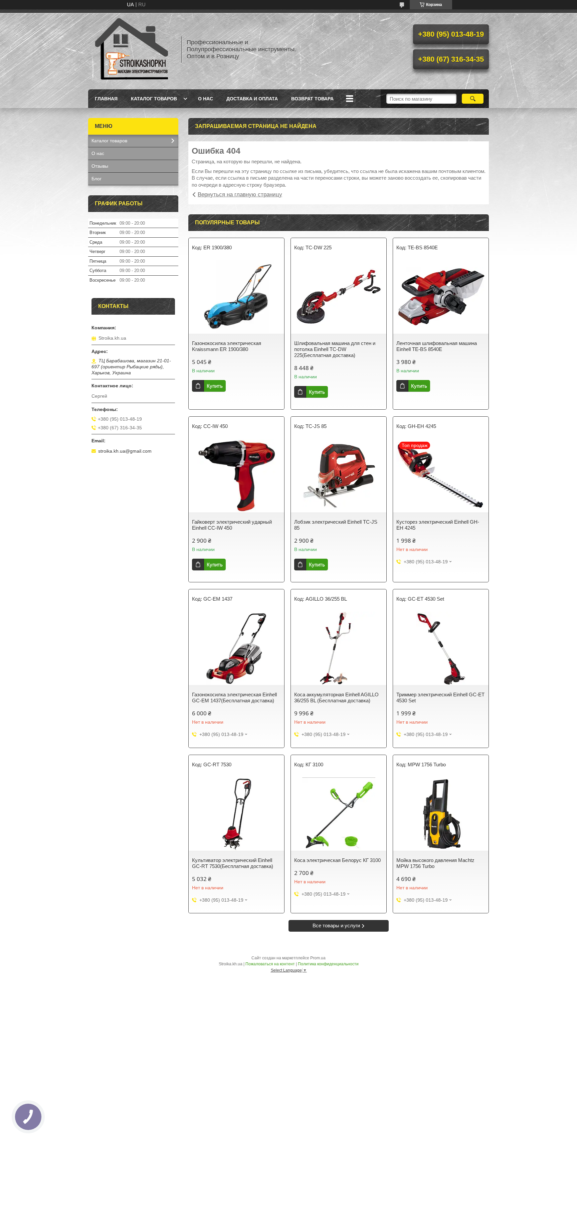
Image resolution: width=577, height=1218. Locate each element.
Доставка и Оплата (252, 98)
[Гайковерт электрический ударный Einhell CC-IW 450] (236, 475)
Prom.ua (318, 958)
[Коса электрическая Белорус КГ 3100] (338, 814)
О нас (205, 98)
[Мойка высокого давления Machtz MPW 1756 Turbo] (440, 814)
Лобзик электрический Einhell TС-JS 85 (335, 525)
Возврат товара (312, 98)
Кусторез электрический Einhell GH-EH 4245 (437, 525)
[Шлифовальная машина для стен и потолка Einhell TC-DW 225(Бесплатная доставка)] (338, 297)
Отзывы (99, 166)
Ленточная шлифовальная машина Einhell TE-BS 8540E (436, 346)
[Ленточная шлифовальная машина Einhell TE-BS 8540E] (440, 297)
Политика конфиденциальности (328, 964)
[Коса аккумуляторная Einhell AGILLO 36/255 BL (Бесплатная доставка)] (338, 648)
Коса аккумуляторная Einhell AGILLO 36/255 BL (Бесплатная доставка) (336, 697)
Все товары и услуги (336, 925)
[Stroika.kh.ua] (131, 49)
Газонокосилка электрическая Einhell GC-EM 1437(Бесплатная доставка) (234, 697)
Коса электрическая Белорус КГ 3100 (337, 860)
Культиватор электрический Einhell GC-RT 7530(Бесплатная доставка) (232, 863)
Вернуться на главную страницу (240, 194)
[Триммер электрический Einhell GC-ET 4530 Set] (440, 648)
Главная (106, 98)
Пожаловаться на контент (270, 964)
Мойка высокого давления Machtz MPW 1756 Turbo (435, 863)
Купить (215, 386)
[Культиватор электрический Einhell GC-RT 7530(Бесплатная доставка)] (236, 814)
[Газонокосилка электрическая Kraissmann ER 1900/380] (236, 297)
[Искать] (473, 99)
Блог (96, 178)
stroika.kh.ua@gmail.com (125, 451)
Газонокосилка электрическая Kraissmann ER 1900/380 (226, 346)
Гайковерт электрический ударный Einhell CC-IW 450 (232, 525)
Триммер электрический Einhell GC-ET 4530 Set (440, 697)
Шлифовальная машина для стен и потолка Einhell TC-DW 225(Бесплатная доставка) (334, 349)
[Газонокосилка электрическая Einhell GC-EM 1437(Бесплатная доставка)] (236, 648)
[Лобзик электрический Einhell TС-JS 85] (338, 475)
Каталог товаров (154, 98)
